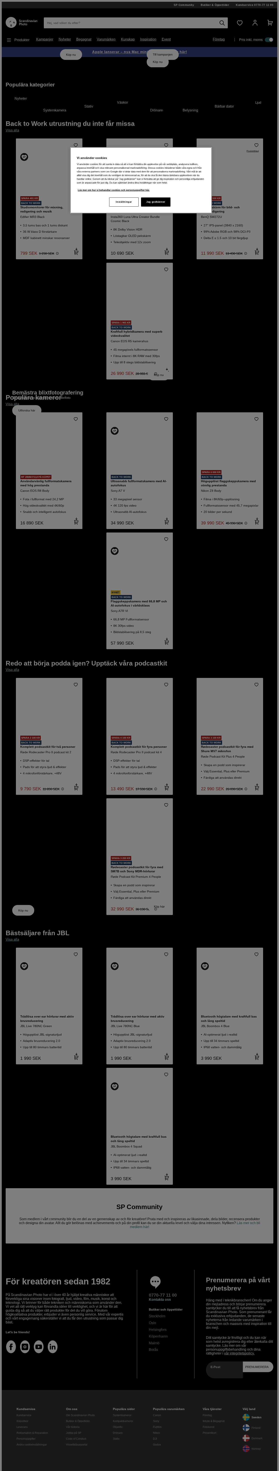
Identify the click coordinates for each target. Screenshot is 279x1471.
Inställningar (124, 202)
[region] (141, 180)
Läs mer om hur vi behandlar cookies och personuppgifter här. (114, 190)
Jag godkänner (155, 202)
